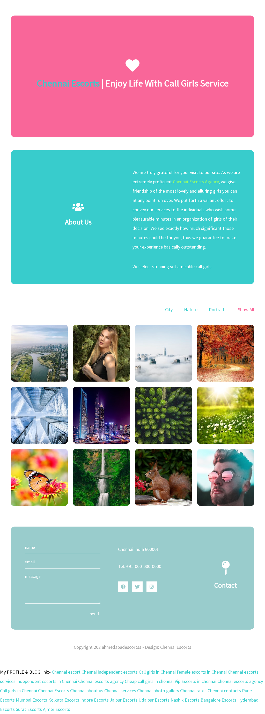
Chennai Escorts (68, 83)
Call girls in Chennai (158, 672)
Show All (246, 309)
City (169, 309)
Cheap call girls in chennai (150, 681)
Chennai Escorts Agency (196, 182)
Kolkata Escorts (64, 700)
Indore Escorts (95, 700)
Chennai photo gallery (158, 691)
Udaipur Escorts (154, 700)
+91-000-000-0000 (143, 566)
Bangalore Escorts (219, 700)
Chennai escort (67, 672)
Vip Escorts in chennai (196, 681)
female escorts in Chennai (202, 672)
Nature (190, 309)
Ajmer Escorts (56, 709)
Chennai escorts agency (101, 681)
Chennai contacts (225, 691)
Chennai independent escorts (110, 672)
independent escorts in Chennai (47, 681)
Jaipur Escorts (124, 700)
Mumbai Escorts (32, 700)
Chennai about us (87, 691)
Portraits (217, 309)
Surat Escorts (29, 709)
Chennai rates (194, 691)
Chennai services (120, 691)
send (94, 614)
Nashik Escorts (186, 700)
